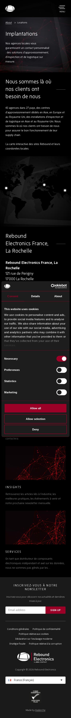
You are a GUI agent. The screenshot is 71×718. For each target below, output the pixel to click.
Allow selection (35, 418)
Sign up (55, 610)
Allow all (35, 408)
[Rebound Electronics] (10, 8)
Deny (35, 429)
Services (13, 551)
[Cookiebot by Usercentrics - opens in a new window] (51, 286)
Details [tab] (35, 296)
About (8, 22)
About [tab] (58, 296)
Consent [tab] (12, 296)
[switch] (61, 370)
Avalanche (40, 710)
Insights (13, 487)
